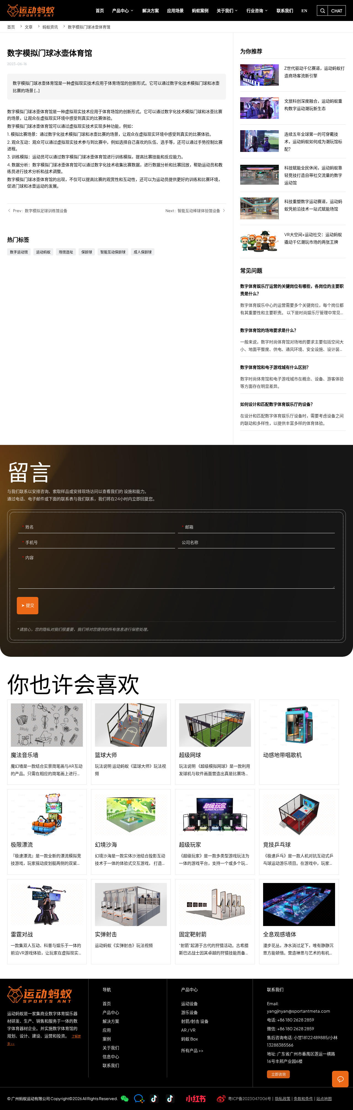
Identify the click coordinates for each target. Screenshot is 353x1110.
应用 (107, 1029)
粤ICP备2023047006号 (249, 1098)
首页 (11, 26)
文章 (29, 26)
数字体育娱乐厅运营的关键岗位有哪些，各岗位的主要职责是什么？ (293, 301)
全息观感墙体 (299, 921)
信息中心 (111, 1056)
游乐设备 (189, 1012)
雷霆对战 (47, 921)
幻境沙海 (130, 831)
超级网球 (215, 742)
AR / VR (188, 1029)
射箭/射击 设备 (194, 1021)
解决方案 (111, 1021)
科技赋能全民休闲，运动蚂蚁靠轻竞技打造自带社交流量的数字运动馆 (293, 175)
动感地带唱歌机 (299, 742)
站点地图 (324, 1098)
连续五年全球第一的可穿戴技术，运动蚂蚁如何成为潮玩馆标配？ (293, 141)
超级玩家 (215, 831)
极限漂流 (47, 831)
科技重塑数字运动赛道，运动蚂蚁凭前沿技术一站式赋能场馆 (293, 208)
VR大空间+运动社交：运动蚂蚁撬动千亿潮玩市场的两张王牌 (293, 241)
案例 (107, 1038)
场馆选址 (66, 252)
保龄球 (86, 252)
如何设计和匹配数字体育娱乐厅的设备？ (293, 415)
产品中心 (111, 1012)
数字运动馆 (19, 252)
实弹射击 (130, 921)
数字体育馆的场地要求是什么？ (293, 341)
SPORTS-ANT (30, 10)
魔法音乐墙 (47, 742)
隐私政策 (282, 1098)
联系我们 (111, 1065)
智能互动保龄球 (113, 252)
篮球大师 (130, 742)
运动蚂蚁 (43, 252)
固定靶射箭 (215, 921)
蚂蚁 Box (189, 1038)
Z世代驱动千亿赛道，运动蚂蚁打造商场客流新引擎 (293, 75)
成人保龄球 (143, 252)
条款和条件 (303, 1098)
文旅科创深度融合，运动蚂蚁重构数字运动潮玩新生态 (293, 108)
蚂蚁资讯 (50, 26)
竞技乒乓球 (299, 831)
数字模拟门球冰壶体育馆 (89, 26)
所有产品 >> (192, 1050)
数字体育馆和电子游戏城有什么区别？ (293, 378)
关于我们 (111, 1047)
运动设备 (189, 1003)
